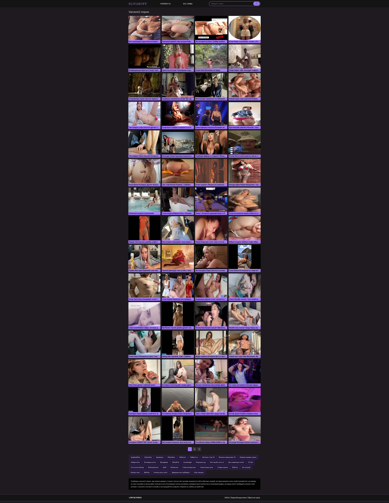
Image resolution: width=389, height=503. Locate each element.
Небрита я (194, 457)
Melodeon (171, 457)
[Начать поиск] (256, 4)
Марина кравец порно (248, 457)
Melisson (182, 457)
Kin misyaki (246, 467)
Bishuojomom (153, 467)
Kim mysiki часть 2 (217, 462)
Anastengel (187, 462)
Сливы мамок (222, 467)
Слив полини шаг (189, 467)
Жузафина (164, 462)
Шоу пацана (199, 472)
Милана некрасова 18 (227, 457)
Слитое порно (135, 498)
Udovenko (148, 457)
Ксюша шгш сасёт (161, 472)
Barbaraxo (174, 467)
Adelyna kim (135, 462)
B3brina (235, 467)
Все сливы (187, 4)
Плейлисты (165, 4)
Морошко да (201, 462)
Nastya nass (135, 472)
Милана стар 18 (208, 457)
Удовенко (159, 457)
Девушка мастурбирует (181, 472)
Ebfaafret (175, 462)
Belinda (147, 472)
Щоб (164, 467)
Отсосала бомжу (137, 467)
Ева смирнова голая (236, 462)
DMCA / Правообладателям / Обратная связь (242, 498)
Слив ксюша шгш (206, 467)
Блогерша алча (150, 462)
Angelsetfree (135, 457)
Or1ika (250, 462)
